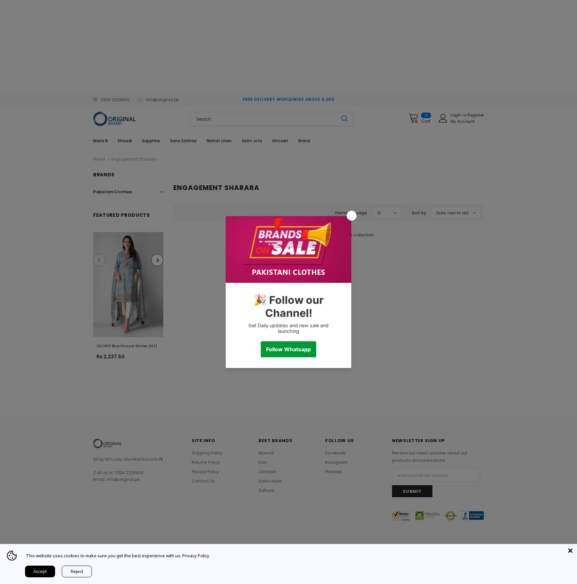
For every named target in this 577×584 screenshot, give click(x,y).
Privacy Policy (195, 556)
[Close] (570, 550)
